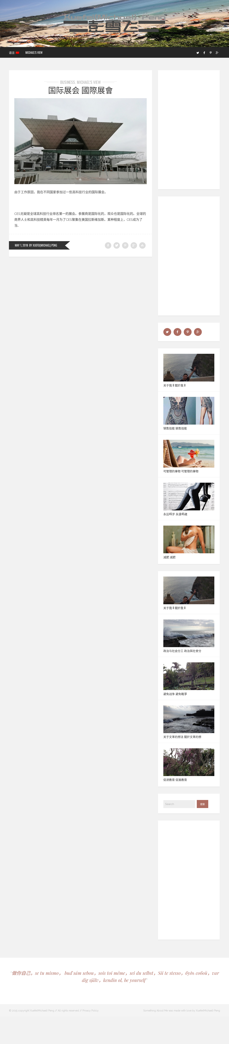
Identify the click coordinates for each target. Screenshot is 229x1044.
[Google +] (217, 52)
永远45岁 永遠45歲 (175, 514)
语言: (12, 52)
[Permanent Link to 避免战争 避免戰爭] (188, 689)
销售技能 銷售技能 (175, 428)
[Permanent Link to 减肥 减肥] (188, 552)
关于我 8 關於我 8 (174, 385)
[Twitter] (198, 52)
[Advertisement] (189, 129)
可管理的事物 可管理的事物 (180, 471)
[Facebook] (204, 52)
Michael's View (89, 82)
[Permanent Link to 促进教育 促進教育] (188, 775)
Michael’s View (34, 52)
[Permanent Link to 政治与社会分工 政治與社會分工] (188, 646)
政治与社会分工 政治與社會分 (182, 651)
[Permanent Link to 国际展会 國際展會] (80, 183)
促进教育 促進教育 (175, 779)
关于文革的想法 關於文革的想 (182, 737)
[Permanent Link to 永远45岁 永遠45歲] (188, 509)
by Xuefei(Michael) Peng (43, 245)
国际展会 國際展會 (80, 90)
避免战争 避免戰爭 (175, 694)
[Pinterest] (211, 52)
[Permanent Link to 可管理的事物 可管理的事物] (188, 466)
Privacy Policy (90, 1010)
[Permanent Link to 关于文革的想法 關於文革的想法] (188, 732)
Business (67, 82)
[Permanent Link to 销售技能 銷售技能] (188, 423)
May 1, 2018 (21, 245)
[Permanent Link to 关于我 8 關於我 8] (188, 380)
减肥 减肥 (169, 557)
